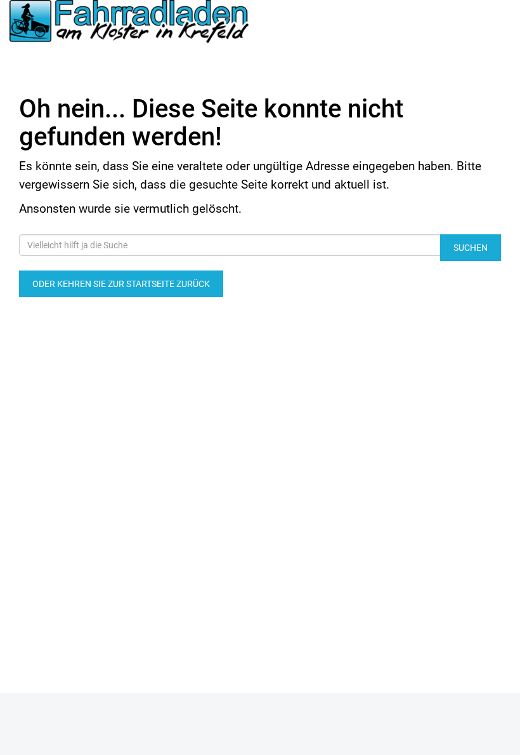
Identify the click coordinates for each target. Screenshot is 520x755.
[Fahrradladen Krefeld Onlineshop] (130, 22)
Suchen (470, 248)
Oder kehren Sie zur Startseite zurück (121, 284)
